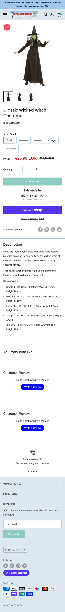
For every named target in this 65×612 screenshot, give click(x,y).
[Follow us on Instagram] (18, 565)
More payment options (32, 218)
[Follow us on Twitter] (12, 565)
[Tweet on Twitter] (53, 229)
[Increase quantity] (36, 169)
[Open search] (46, 14)
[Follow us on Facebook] (5, 565)
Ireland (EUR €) (12, 550)
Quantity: (8, 169)
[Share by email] (59, 229)
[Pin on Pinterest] (46, 229)
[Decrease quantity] (18, 169)
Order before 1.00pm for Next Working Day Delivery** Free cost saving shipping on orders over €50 (32, 4)
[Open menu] (5, 14)
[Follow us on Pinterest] (24, 565)
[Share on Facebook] (40, 229)
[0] (59, 15)
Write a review (32, 387)
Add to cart (32, 181)
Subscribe (14, 534)
